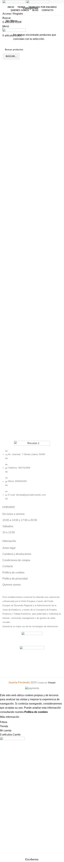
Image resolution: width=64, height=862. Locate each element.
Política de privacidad (15, 578)
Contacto (7, 566)
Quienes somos (11, 584)
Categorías (30, 8)
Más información (9, 716)
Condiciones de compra (16, 560)
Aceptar (27, 717)
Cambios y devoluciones (16, 554)
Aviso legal (8, 548)
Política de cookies (13, 572)
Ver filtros (11, 21)
